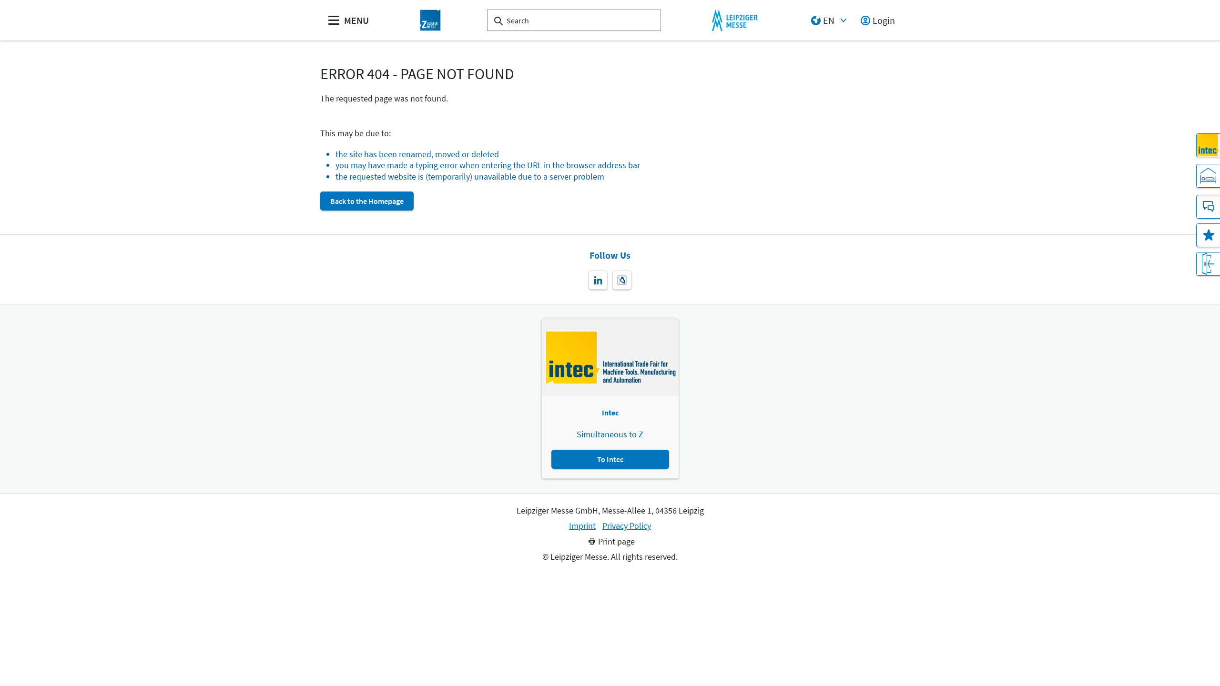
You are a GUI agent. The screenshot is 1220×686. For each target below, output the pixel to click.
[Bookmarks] (1208, 235)
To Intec (610, 459)
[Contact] (1208, 207)
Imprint (582, 526)
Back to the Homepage (367, 201)
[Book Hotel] (1208, 176)
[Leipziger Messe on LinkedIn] (598, 280)
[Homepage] (430, 20)
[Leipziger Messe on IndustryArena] (621, 280)
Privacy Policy (626, 526)
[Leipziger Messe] (734, 20)
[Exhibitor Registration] (1208, 264)
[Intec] (1208, 145)
